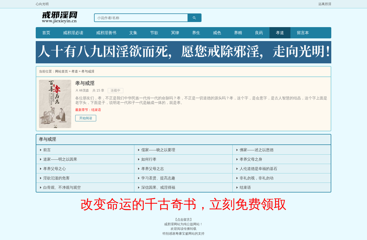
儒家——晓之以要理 (157, 150)
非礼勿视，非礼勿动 (256, 178)
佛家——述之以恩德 (256, 150)
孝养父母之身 (250, 159)
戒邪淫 (169, 224)
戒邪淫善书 (106, 32)
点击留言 (183, 219)
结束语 (245, 187)
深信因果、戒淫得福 (157, 187)
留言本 (303, 32)
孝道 (280, 32)
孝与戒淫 (87, 71)
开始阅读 (85, 118)
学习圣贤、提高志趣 (157, 178)
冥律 (175, 32)
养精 (238, 32)
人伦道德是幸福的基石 (258, 168)
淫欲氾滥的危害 (56, 178)
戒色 (217, 32)
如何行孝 (148, 159)
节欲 (154, 32)
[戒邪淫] (58, 17)
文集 (133, 32)
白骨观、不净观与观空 (61, 187)
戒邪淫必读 (73, 32)
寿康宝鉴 (181, 233)
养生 (196, 32)
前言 (46, 150)
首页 (46, 32)
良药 (259, 32)
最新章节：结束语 (88, 110)
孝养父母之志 (152, 168)
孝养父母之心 (54, 168)
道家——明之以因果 (59, 159)
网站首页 (61, 71)
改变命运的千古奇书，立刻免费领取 (183, 204)
